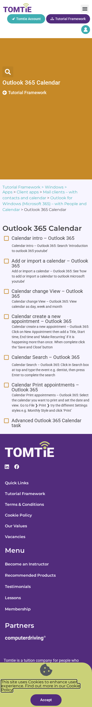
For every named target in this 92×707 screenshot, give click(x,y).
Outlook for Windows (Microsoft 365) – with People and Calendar (44, 204)
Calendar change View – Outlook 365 (47, 293)
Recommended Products (30, 575)
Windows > (56, 187)
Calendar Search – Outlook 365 (45, 357)
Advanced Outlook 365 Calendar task (46, 423)
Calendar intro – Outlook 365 (43, 238)
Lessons (13, 598)
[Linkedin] (7, 467)
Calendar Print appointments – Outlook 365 (45, 387)
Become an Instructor (27, 564)
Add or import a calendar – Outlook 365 (50, 263)
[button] (85, 9)
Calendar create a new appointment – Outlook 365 (41, 318)
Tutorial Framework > (23, 187)
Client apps (28, 192)
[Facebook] (17, 467)
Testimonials (18, 586)
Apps (7, 192)
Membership (18, 609)
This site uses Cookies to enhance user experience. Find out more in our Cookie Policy (40, 686)
